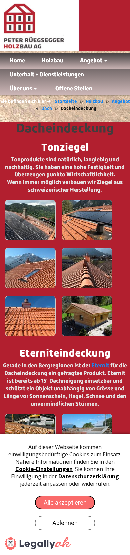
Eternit (100, 365)
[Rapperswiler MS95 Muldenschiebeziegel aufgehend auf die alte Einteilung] (30, 220)
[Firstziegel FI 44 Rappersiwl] (87, 268)
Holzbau (94, 101)
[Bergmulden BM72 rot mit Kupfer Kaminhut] (30, 316)
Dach (46, 108)
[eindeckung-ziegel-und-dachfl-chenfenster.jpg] (87, 220)
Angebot (121, 101)
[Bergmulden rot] (87, 316)
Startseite (66, 101)
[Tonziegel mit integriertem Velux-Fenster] (30, 268)
